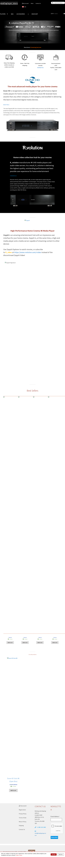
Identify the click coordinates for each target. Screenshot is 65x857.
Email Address (55, 816)
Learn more (19, 855)
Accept (53, 854)
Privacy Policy (22, 814)
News (32, 3)
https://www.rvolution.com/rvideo (27, 252)
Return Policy (22, 821)
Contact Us (38, 3)
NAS (12, 14)
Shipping (21, 825)
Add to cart (10, 642)
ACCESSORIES (21, 14)
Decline (61, 854)
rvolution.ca (13, 175)
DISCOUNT (35, 14)
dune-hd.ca (6, 104)
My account (23, 806)
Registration (22, 810)
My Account (26, 3)
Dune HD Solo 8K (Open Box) (13, 779)
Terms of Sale (22, 817)
